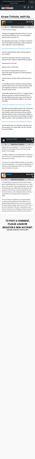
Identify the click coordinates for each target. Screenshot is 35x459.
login (20, 224)
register (7, 227)
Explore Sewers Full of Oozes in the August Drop (14, 2)
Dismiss (32, 2)
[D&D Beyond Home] (7, 7)
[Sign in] (28, 7)
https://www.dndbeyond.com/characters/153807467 (17, 48)
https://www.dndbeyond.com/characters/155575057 (17, 104)
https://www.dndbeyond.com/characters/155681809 (17, 121)
